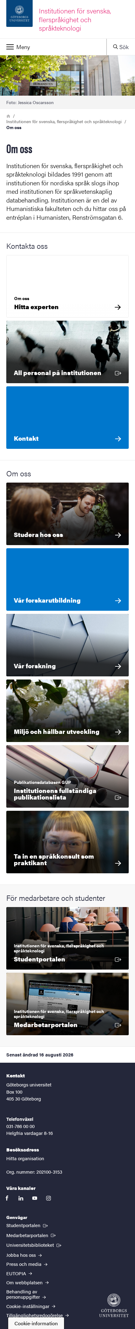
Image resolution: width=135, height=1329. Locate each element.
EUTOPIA (16, 1273)
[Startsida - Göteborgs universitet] (114, 1305)
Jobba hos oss (21, 1254)
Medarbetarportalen (31, 1234)
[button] (53, 47)
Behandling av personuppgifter (23, 1294)
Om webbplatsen (25, 1282)
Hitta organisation (25, 1158)
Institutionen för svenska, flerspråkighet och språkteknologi (64, 121)
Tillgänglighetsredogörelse (35, 1315)
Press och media (24, 1264)
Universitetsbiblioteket (34, 1244)
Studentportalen (27, 1224)
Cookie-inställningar (28, 1306)
